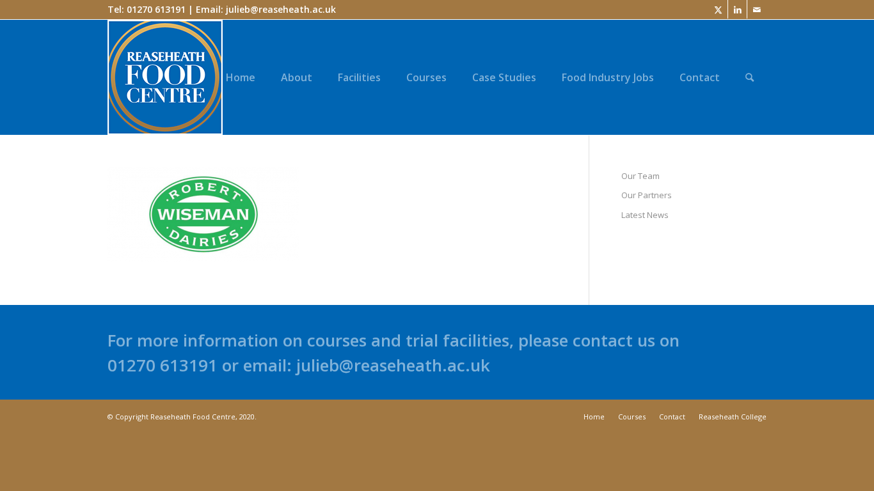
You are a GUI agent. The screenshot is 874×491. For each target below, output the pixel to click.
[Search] (750, 77)
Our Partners (646, 195)
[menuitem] (240, 77)
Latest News (645, 215)
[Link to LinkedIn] (737, 9)
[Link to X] (718, 9)
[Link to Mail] (757, 9)
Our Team (640, 176)
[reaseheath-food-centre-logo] (165, 77)
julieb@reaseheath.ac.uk (281, 9)
